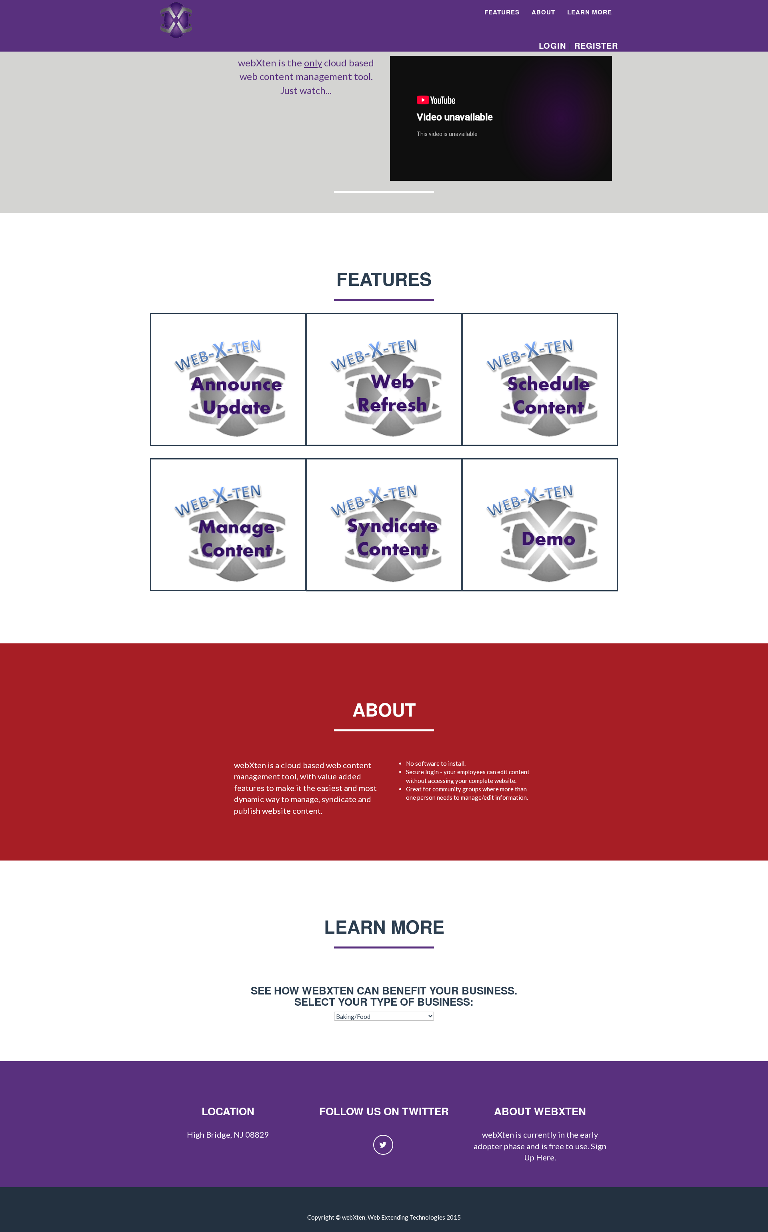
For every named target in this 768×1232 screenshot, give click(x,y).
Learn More (589, 12)
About (543, 12)
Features (502, 12)
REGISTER (596, 45)
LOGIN (552, 45)
